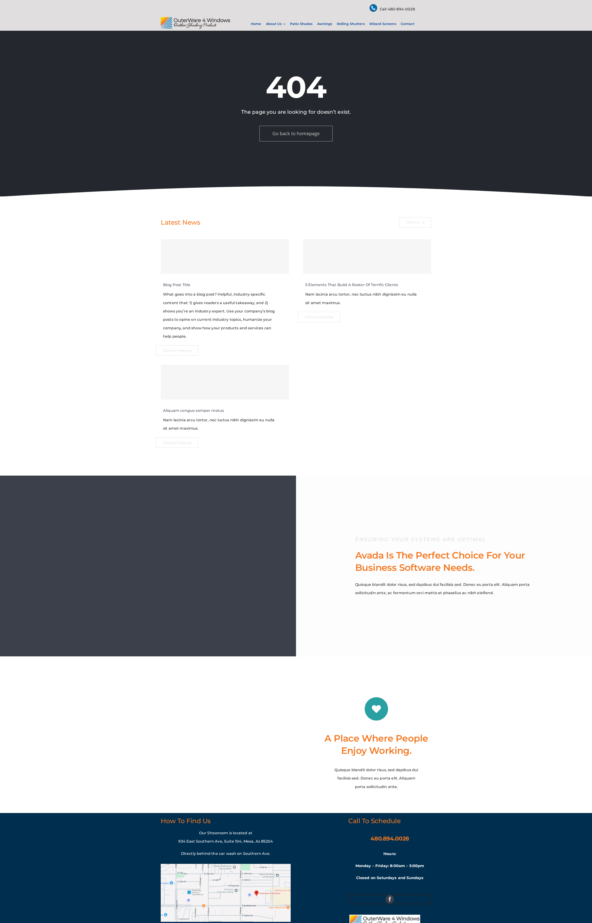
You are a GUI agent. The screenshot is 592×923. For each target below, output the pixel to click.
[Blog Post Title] (225, 256)
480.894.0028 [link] (389, 838)
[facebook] (389, 899)
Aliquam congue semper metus (193, 410)
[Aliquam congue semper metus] (225, 382)
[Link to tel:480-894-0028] (373, 8)
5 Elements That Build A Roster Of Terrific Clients (351, 285)
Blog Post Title (176, 285)
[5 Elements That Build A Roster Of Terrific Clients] (367, 256)
